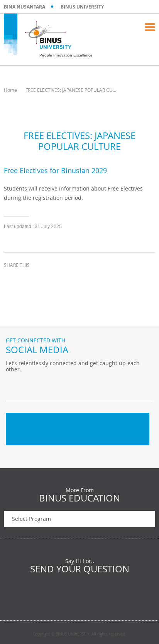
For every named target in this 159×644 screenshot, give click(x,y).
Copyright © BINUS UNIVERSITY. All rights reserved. (79, 634)
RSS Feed (52, 385)
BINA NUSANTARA (24, 6)
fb (13, 385)
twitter (31, 279)
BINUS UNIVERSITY (82, 6)
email (69, 279)
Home (10, 90)
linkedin (50, 279)
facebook (11, 279)
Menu (150, 27)
